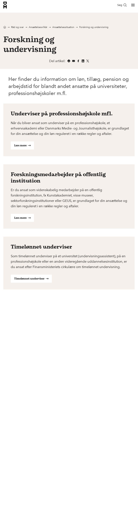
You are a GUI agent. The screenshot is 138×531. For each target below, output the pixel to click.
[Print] (68, 61)
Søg (119, 5)
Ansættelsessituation (63, 27)
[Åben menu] (133, 5)
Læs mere (20, 145)
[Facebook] (78, 61)
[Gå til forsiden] (5, 5)
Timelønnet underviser (29, 278)
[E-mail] (73, 61)
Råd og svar (17, 27)
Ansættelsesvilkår (38, 27)
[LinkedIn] (83, 61)
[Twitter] (87, 61)
